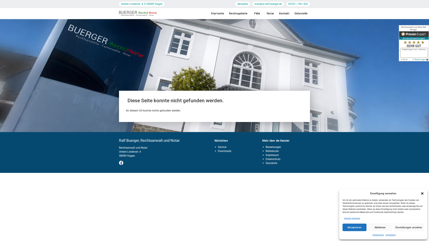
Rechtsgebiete (238, 13)
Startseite (217, 13)
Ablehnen (380, 227)
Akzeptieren (354, 227)
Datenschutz (378, 235)
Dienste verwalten (352, 218)
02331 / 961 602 (298, 4)
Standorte (271, 163)
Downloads (224, 151)
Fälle (257, 13)
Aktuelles (242, 4)
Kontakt (284, 13)
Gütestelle (301, 13)
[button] (422, 193)
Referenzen (272, 151)
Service (222, 147)
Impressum (391, 235)
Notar (270, 13)
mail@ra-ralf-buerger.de (268, 4)
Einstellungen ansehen (408, 227)
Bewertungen (273, 147)
